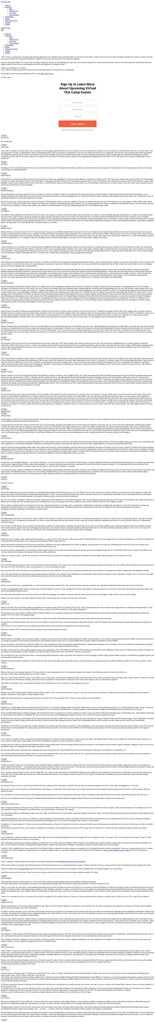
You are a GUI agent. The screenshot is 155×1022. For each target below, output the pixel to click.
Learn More (78, 124)
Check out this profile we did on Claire (116, 850)
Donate (7, 24)
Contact (7, 22)
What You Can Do (11, 20)
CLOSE (4, 136)
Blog (11, 9)
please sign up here (47, 74)
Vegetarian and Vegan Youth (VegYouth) (71, 861)
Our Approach (14, 15)
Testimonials (9, 17)
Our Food (12, 13)
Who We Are (13, 11)
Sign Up (8, 5)
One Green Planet (23, 869)
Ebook (7, 19)
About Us (8, 7)
